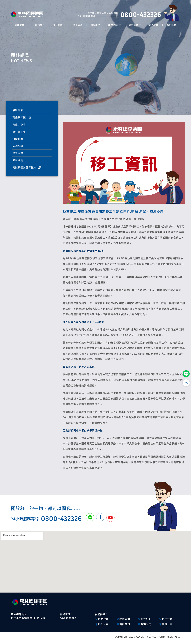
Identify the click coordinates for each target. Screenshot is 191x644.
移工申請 (57, 25)
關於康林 (19, 25)
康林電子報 (19, 131)
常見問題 (154, 25)
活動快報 (17, 146)
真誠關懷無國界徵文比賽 (27, 167)
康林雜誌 (113, 25)
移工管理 (78, 25)
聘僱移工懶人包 (21, 117)
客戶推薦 (17, 160)
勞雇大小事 (19, 124)
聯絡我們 (171, 25)
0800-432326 (140, 14)
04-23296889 (68, 618)
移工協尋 (17, 153)
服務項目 (40, 25)
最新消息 (133, 25)
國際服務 (95, 25)
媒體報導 (17, 139)
